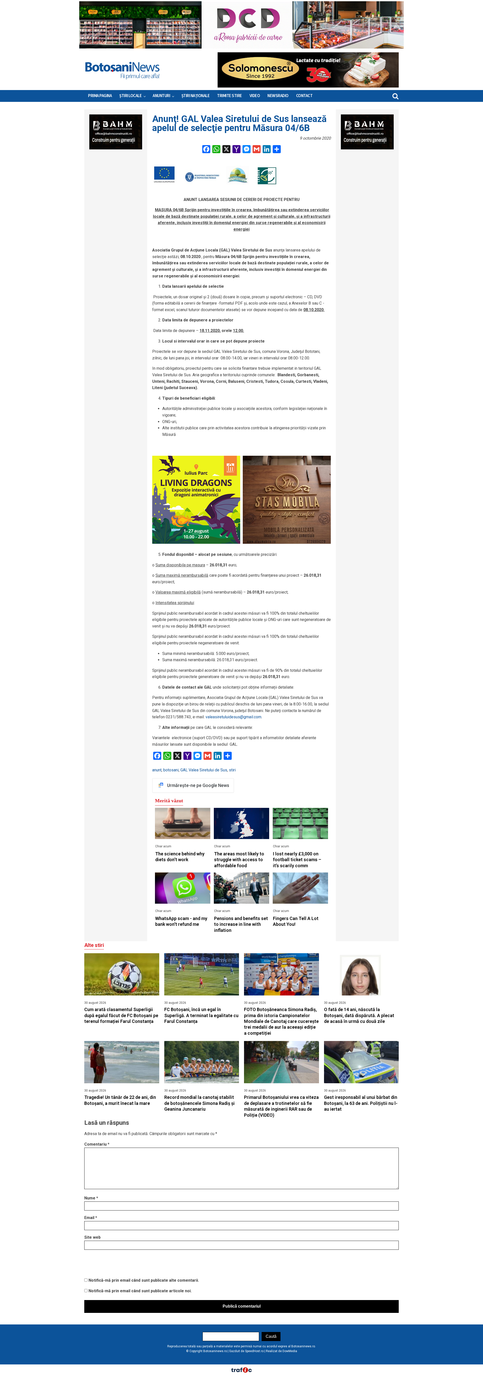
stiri (232, 770)
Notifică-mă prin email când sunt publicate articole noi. (140, 1290)
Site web (92, 1237)
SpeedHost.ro (254, 1351)
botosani (171, 770)
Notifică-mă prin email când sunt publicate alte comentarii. (144, 1280)
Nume (91, 1198)
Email (90, 1217)
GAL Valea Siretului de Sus (203, 770)
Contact (304, 96)
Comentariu (96, 1144)
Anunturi (161, 96)
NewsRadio (278, 96)
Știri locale (130, 96)
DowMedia (290, 1351)
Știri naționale (195, 96)
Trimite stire (229, 96)
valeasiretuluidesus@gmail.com (233, 717)
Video (255, 96)
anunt (157, 770)
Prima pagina (100, 96)
